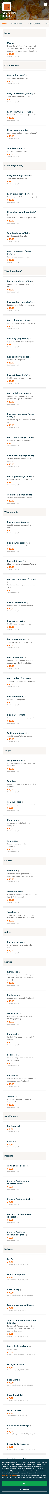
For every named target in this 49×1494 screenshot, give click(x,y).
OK (24, 1484)
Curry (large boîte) (34, 23)
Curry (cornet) (16, 23)
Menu (4, 23)
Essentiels (24, 1489)
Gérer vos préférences (9, 1475)
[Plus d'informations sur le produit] (13, 43)
